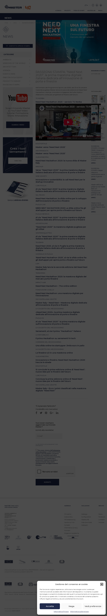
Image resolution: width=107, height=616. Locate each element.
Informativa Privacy (61, 611)
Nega (71, 606)
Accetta (50, 606)
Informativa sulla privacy (79, 611)
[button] (101, 584)
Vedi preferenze (93, 606)
